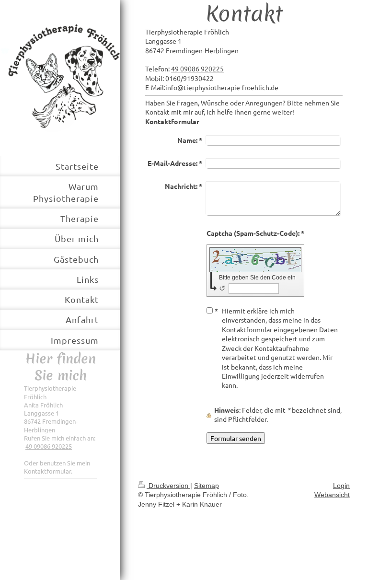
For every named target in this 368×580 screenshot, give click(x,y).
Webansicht (332, 495)
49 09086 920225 (48, 446)
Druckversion (168, 485)
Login (341, 485)
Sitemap (206, 485)
